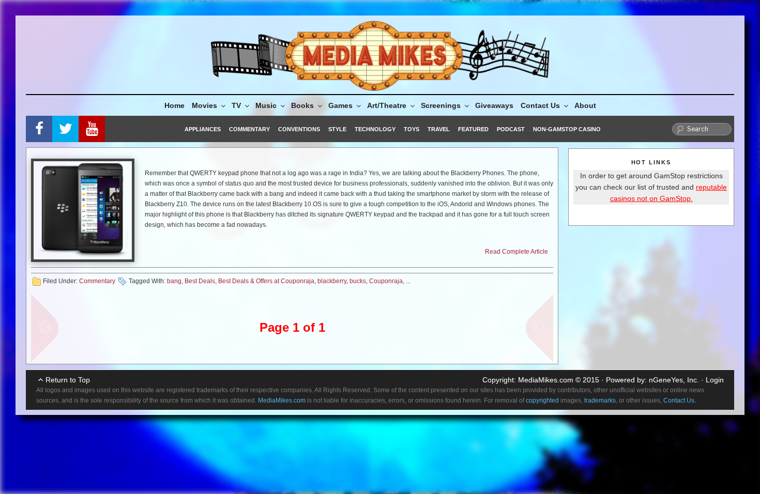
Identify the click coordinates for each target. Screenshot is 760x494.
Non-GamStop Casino (567, 129)
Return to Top (67, 380)
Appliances (203, 129)
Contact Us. (679, 400)
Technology (375, 129)
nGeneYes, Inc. (674, 380)
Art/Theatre (386, 105)
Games (340, 105)
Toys (411, 129)
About (585, 105)
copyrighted (542, 400)
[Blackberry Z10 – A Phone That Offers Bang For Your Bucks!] (82, 210)
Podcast (511, 129)
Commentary (249, 129)
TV (236, 105)
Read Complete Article (516, 251)
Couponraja (386, 281)
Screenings (441, 105)
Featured (473, 129)
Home (174, 105)
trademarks (600, 400)
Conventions (299, 129)
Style (337, 129)
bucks (357, 281)
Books (302, 105)
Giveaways (494, 105)
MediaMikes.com (545, 380)
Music (266, 105)
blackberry (331, 281)
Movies (204, 105)
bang (174, 281)
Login (715, 380)
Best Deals (200, 281)
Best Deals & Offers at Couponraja (266, 281)
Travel (439, 129)
